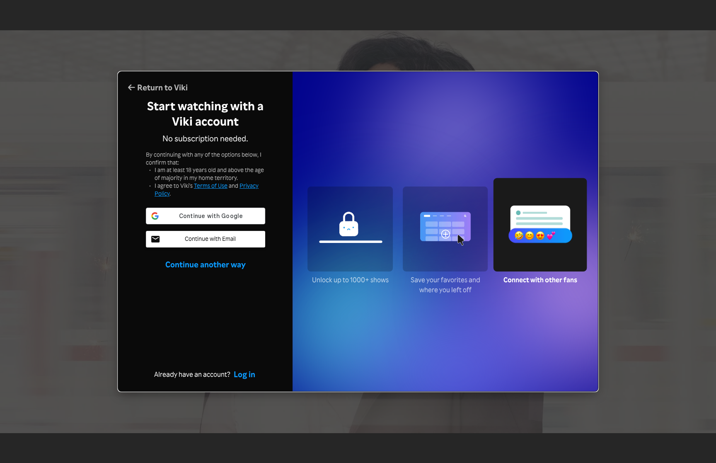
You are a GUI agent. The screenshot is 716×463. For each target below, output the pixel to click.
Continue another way (205, 264)
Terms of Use (210, 185)
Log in (244, 374)
